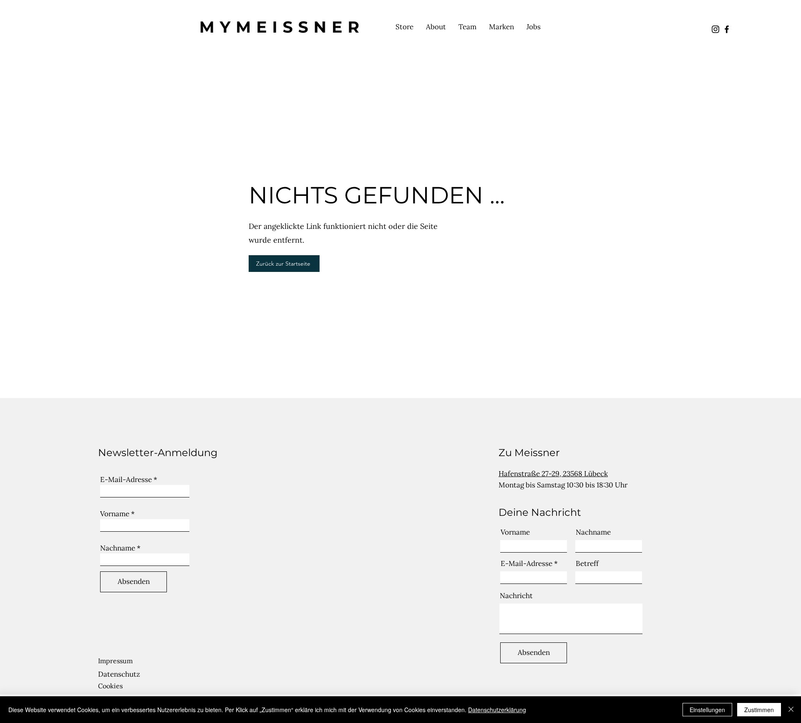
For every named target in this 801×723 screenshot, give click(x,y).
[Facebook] (727, 29)
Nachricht (516, 595)
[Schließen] (791, 709)
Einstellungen (707, 709)
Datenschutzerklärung (497, 709)
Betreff (587, 563)
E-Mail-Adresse (126, 479)
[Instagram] (715, 29)
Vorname (114, 514)
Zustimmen (759, 709)
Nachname (117, 548)
